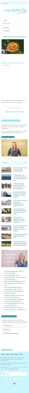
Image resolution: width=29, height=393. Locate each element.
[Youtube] (14, 379)
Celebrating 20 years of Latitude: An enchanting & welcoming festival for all (20, 243)
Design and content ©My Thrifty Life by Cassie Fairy (14, 390)
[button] (14, 20)
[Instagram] (22, 379)
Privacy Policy (22, 367)
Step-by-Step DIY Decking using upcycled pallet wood (20, 236)
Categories (7, 30)
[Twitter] (11, 379)
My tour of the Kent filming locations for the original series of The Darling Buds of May (14, 283)
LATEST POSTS (6, 23)
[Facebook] (7, 379)
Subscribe (6, 329)
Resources (6, 27)
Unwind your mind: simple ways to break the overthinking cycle (20, 169)
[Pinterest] (18, 379)
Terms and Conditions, (12, 367)
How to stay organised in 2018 (12, 275)
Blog (5, 20)
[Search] (25, 162)
